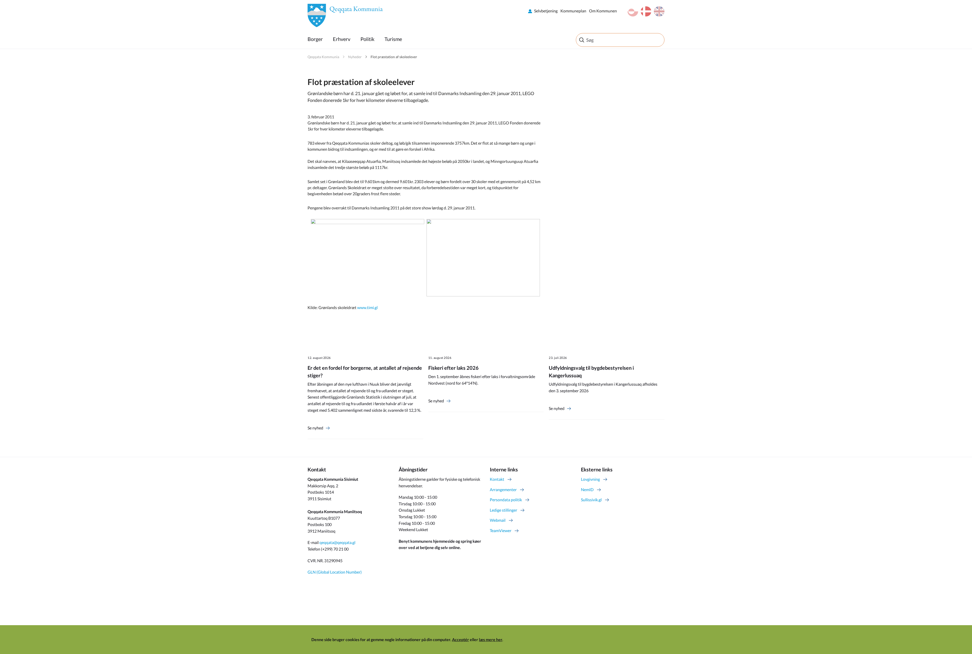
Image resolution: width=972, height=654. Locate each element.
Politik (367, 39)
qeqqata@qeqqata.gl (337, 542)
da (646, 11)
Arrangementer (503, 489)
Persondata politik (506, 499)
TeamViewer (500, 530)
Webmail (497, 520)
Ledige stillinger (503, 510)
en (659, 11)
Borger (315, 39)
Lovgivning (590, 479)
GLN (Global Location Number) (335, 572)
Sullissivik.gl (591, 499)
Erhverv (341, 39)
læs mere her (490, 639)
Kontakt (497, 479)
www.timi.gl (367, 307)
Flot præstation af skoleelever (394, 57)
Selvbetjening (546, 10)
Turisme (393, 39)
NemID (587, 489)
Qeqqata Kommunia (323, 57)
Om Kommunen (603, 10)
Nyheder (355, 57)
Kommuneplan (573, 10)
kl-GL (632, 11)
